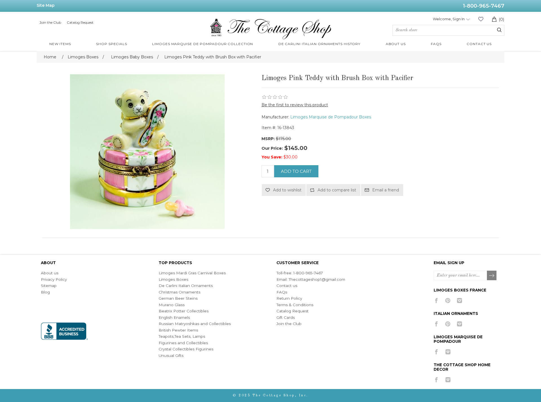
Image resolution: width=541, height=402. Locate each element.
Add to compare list (337, 190)
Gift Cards (285, 317)
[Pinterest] (448, 300)
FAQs (281, 292)
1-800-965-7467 (483, 6)
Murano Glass (172, 304)
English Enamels (174, 317)
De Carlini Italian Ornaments (186, 285)
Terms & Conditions (294, 304)
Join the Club (50, 22)
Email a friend (385, 190)
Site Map (46, 5)
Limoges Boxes (173, 279)
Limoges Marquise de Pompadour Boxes (330, 117)
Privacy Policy (54, 279)
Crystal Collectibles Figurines (186, 349)
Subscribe (492, 276)
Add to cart (296, 171)
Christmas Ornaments (179, 292)
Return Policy (289, 298)
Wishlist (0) (480, 19)
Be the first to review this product (294, 104)
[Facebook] (436, 300)
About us (49, 273)
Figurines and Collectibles (183, 343)
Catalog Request (80, 22)
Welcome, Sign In (449, 19)
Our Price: (272, 148)
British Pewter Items (178, 330)
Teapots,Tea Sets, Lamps (182, 336)
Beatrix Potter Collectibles (184, 311)
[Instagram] (459, 300)
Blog (45, 292)
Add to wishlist (287, 190)
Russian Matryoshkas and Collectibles (195, 323)
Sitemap (49, 285)
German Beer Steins (178, 298)
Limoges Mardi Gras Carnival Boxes (192, 273)
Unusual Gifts (171, 355)
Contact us (286, 285)
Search (499, 30)
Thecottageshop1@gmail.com (317, 279)
